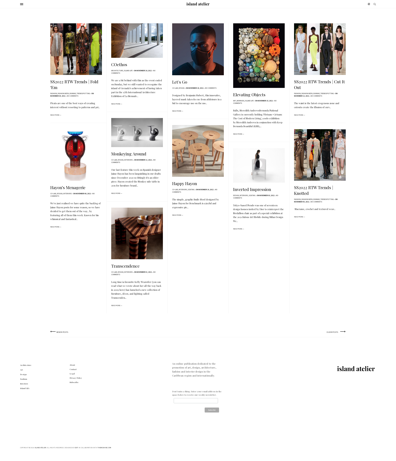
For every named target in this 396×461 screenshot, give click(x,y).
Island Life (128, 71)
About (72, 365)
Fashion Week (63, 93)
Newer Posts (59, 332)
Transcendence (125, 266)
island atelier (198, 3)
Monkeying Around (128, 153)
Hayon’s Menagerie (67, 187)
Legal (72, 373)
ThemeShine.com (104, 448)
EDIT (76, 448)
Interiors (128, 160)
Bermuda (240, 101)
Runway (73, 93)
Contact (73, 369)
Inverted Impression (252, 189)
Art (234, 101)
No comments (72, 96)
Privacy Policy (76, 378)
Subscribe (74, 382)
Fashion (53, 93)
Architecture (117, 71)
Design (181, 88)
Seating (191, 189)
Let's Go (179, 82)
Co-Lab (175, 88)
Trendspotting (83, 93)
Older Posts (336, 332)
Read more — (55, 115)
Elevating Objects (249, 94)
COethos (119, 64)
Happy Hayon (184, 183)
